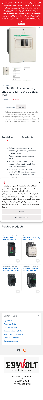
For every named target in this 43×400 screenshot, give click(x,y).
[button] (40, 182)
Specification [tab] (28, 137)
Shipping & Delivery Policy (13, 331)
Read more (18, 261)
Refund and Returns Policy (13, 334)
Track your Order (10, 324)
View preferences (21, 218)
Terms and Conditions (11, 338)
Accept (21, 211)
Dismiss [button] (21, 24)
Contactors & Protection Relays (10, 236)
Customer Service (10, 327)
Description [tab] (7, 137)
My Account (8, 321)
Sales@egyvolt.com (11, 341)
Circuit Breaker (6, 85)
